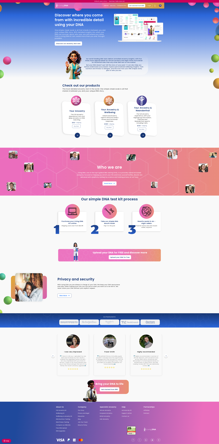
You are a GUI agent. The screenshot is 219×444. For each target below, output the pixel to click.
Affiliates (147, 410)
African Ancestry (105, 410)
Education (81, 416)
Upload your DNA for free (120, 257)
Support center (127, 413)
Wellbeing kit (60, 413)
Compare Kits (121, 5)
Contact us (125, 416)
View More (63, 295)
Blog (79, 419)
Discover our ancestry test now (68, 44)
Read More (108, 184)
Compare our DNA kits (63, 425)
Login (149, 5)
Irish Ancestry (104, 419)
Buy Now (76, 126)
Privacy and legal (83, 413)
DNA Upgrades (60, 431)
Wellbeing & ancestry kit (64, 416)
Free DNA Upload (61, 428)
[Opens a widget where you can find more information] (6, 441)
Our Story (81, 410)
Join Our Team (83, 422)
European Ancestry (106, 413)
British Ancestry (105, 416)
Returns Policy (82, 425)
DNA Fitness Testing (62, 422)
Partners (146, 413)
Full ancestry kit (61, 410)
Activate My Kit (127, 410)
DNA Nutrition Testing (63, 419)
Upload (106, 5)
